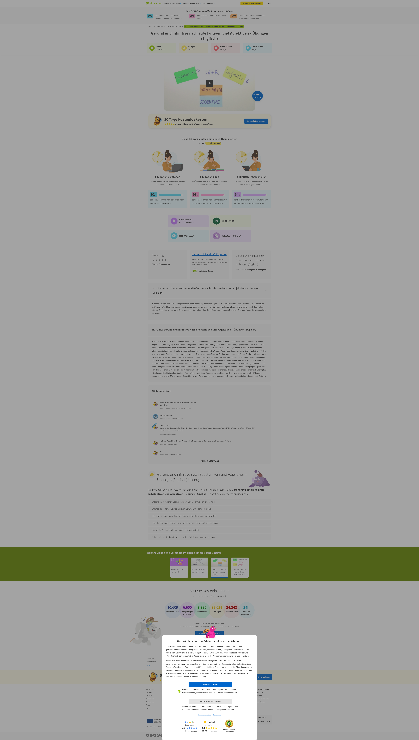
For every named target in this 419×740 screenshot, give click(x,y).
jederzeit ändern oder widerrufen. (186, 673)
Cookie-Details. (243, 656)
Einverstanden (210, 684)
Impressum (217, 715)
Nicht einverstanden (210, 701)
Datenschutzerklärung (221, 656)
